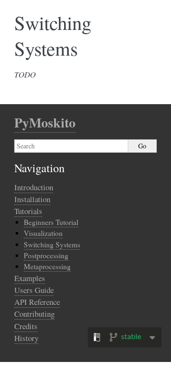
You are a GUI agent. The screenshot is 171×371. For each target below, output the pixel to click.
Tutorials (28, 210)
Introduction (33, 187)
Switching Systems (52, 244)
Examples (29, 278)
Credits (26, 326)
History (26, 337)
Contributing (34, 313)
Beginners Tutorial (51, 222)
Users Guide (34, 289)
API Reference (37, 301)
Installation (32, 199)
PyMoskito (45, 122)
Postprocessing (46, 255)
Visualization (43, 233)
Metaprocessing (47, 266)
